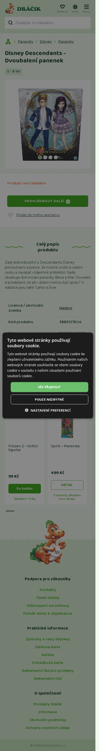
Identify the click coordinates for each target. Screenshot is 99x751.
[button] (48, 410)
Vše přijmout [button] (49, 387)
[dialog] (47, 376)
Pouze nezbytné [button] (49, 399)
